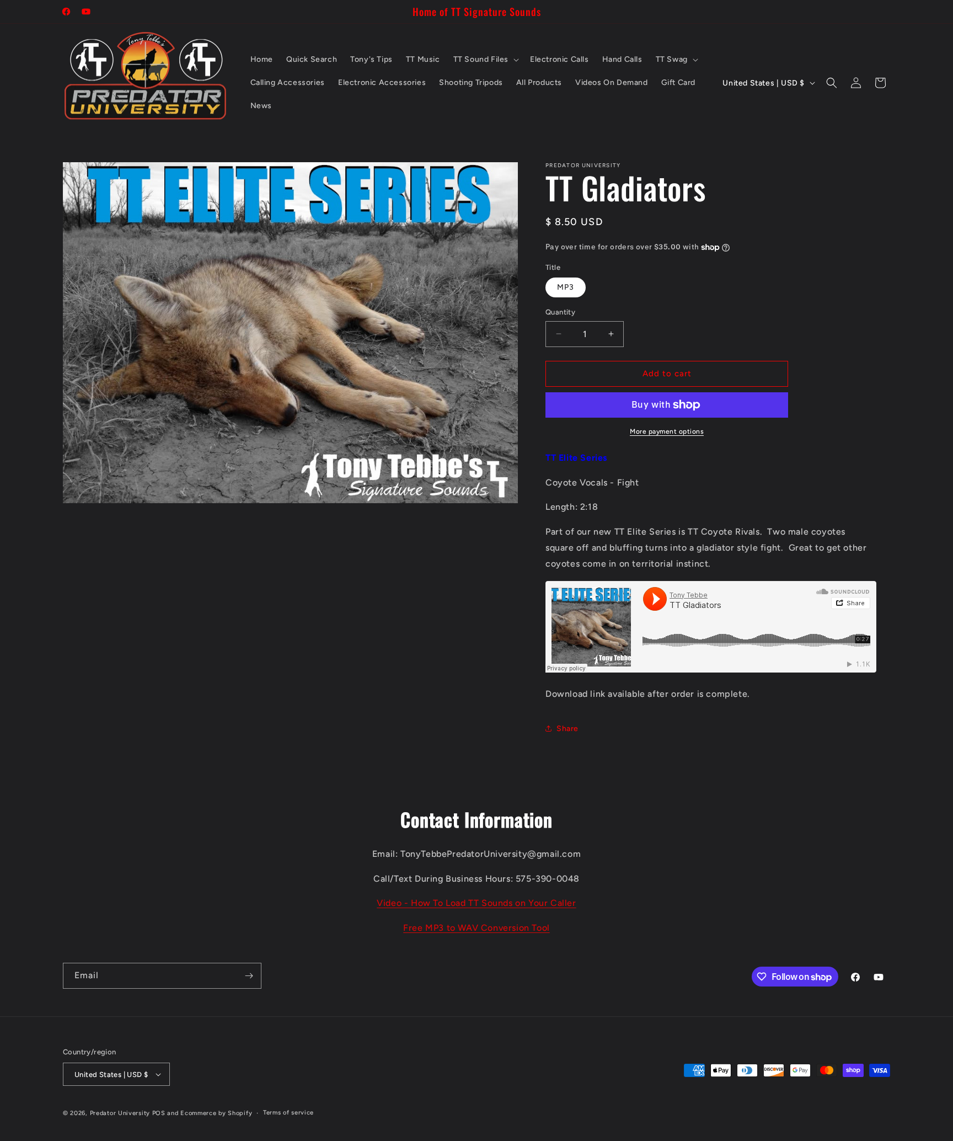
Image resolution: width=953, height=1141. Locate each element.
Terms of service (288, 1112)
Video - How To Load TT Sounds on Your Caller (476, 903)
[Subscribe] (249, 976)
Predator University (120, 1113)
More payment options (667, 431)
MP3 (565, 287)
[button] (485, 59)
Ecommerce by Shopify (216, 1113)
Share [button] (567, 728)
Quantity (560, 312)
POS (158, 1113)
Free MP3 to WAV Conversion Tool (476, 928)
